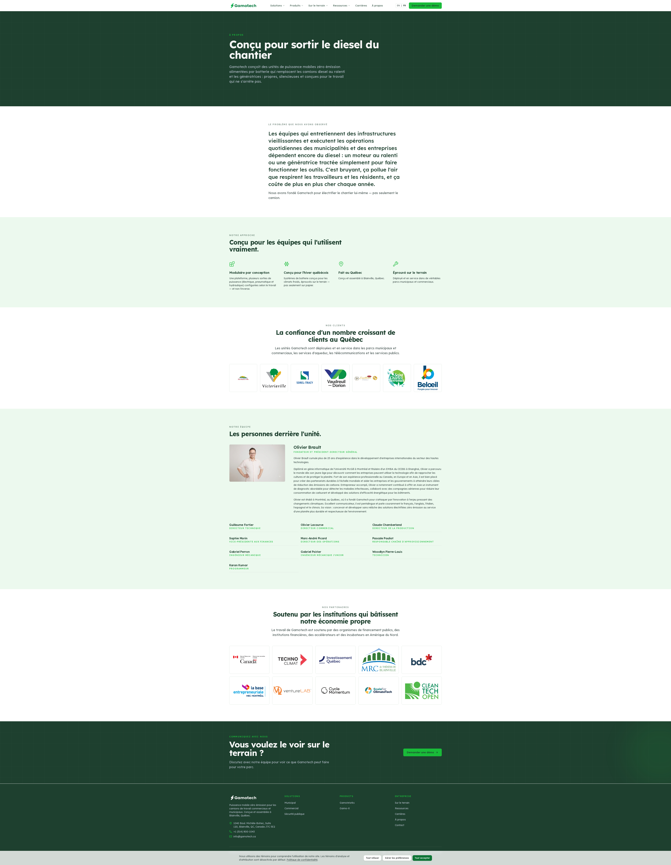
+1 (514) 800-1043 (244, 831)
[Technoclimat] (292, 660)
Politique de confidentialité (302, 859)
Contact (399, 825)
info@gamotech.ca (244, 836)
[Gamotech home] (243, 5)
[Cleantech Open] (422, 691)
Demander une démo (425, 5)
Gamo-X (345, 808)
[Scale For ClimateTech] (378, 691)
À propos (377, 5)
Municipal (290, 802)
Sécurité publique (294, 814)
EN (398, 5)
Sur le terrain (402, 802)
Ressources (401, 808)
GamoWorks (347, 802)
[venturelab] (292, 691)
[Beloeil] (428, 378)
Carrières (361, 5)
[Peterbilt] (366, 378)
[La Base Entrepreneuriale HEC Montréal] (249, 691)
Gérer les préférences (397, 858)
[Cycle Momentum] (335, 691)
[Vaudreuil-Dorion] (335, 378)
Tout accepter (422, 858)
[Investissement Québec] (335, 660)
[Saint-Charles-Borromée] (397, 378)
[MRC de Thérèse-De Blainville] (378, 660)
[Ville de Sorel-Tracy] (305, 378)
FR (404, 5)
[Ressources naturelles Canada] (249, 660)
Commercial (291, 808)
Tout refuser (372, 858)
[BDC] (422, 660)
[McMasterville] (243, 378)
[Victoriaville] (274, 378)
